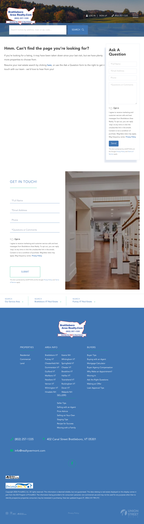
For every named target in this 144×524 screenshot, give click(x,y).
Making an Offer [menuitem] (94, 384)
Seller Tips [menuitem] (61, 403)
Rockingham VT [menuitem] (68, 384)
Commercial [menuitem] (25, 359)
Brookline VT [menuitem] (67, 372)
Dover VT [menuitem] (65, 388)
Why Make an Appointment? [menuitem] (99, 372)
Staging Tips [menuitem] (62, 420)
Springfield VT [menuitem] (67, 364)
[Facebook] (72, 463)
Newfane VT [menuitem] (50, 380)
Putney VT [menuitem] (49, 359)
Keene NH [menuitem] (66, 355)
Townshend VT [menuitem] (67, 380)
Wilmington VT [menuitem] (51, 388)
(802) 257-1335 (121, 16)
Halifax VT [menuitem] (65, 376)
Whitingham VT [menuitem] (68, 359)
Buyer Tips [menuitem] (91, 355)
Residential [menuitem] (25, 355)
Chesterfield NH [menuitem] (52, 364)
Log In (91, 16)
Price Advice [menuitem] (62, 411)
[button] (78, 30)
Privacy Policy (131, 137)
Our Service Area (12, 302)
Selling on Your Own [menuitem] (66, 416)
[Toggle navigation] (135, 16)
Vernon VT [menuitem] (49, 384)
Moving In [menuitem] (91, 376)
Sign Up (103, 16)
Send (113, 143)
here (49, 65)
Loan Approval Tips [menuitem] (95, 388)
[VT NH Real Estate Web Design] (129, 513)
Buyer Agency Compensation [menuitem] (100, 368)
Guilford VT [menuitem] (50, 372)
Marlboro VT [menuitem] (50, 376)
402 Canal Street (71, 439)
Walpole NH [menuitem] (66, 392)
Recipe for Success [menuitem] (65, 424)
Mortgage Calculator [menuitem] (96, 364)
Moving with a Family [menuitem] (66, 428)
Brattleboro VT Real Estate (46, 302)
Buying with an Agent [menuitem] (96, 359)
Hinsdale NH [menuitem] (50, 392)
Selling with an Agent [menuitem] (66, 407)
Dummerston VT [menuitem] (52, 368)
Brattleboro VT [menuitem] (51, 355)
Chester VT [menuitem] (66, 368)
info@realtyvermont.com (30, 450)
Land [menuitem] (22, 364)
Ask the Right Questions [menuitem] (97, 380)
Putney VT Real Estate (82, 302)
